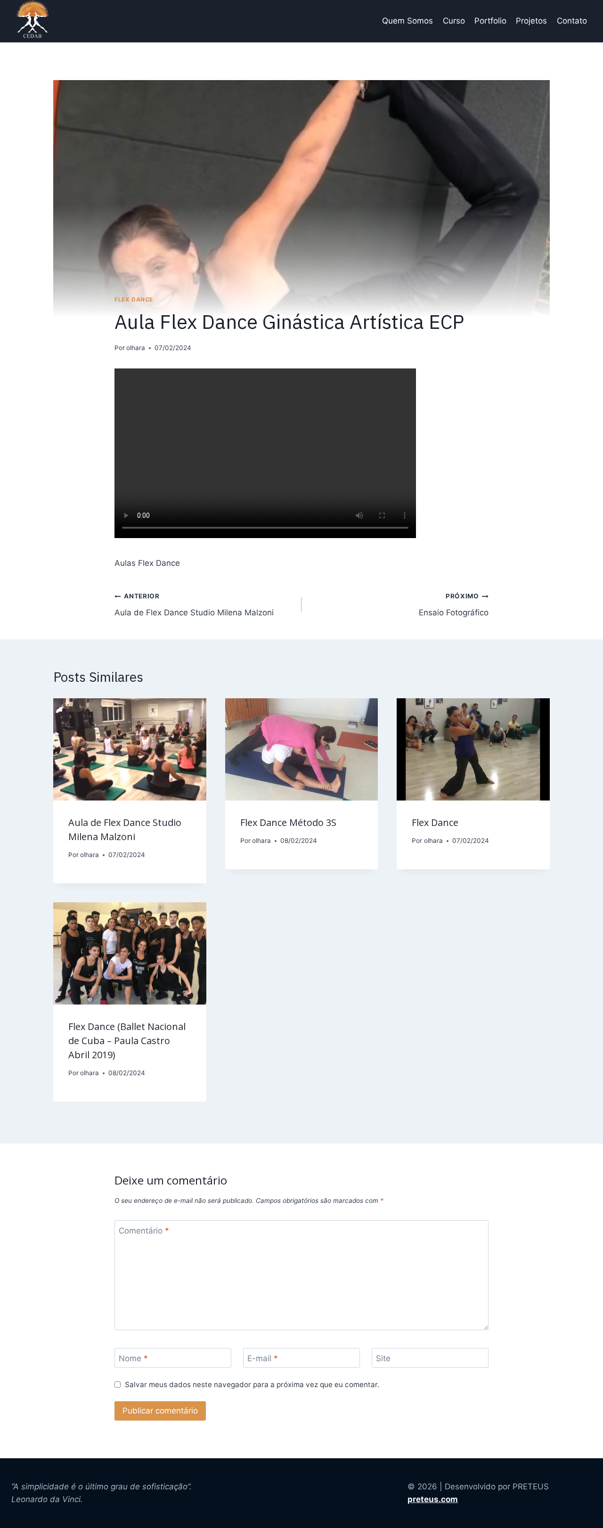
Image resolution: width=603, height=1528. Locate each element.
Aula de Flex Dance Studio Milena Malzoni (194, 604)
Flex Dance (133, 299)
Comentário (144, 1230)
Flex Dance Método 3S (288, 822)
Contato (572, 20)
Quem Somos (407, 20)
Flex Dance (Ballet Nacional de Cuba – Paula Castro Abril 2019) (127, 1040)
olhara (135, 347)
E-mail (262, 1358)
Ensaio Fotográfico (454, 604)
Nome (133, 1358)
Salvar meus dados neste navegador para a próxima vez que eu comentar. (252, 1384)
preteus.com (432, 1499)
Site (383, 1358)
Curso (454, 20)
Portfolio (490, 20)
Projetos (531, 20)
